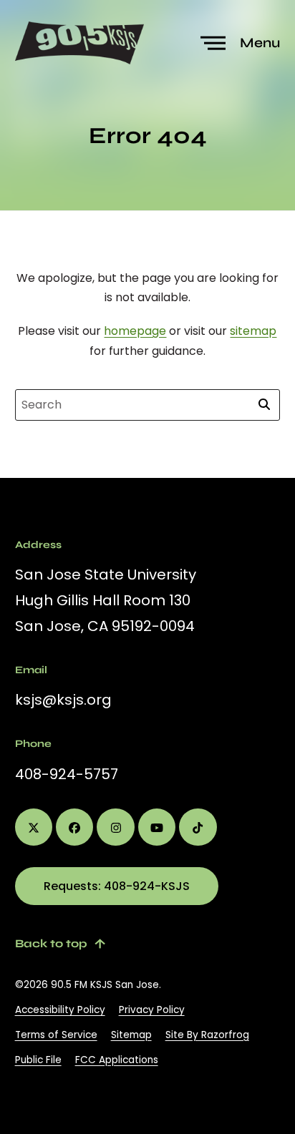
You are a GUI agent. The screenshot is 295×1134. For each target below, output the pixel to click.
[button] (242, 43)
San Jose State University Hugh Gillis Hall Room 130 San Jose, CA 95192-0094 (105, 600)
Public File (38, 1060)
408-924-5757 (66, 774)
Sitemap (131, 1035)
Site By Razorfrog (207, 1035)
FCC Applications (116, 1060)
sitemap (253, 331)
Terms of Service (56, 1035)
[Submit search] (264, 405)
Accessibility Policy (60, 1010)
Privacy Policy (152, 1010)
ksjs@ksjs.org (63, 700)
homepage (135, 331)
